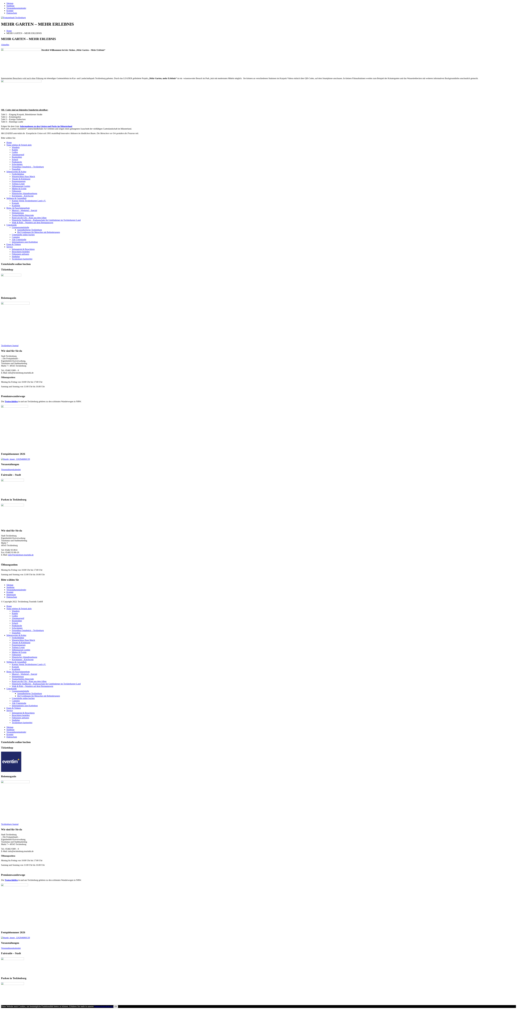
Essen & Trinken (13, 244)
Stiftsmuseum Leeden (21, 186)
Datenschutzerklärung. (103, 1006)
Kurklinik (16, 205)
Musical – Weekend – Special (24, 210)
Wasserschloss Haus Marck (23, 176)
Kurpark (15, 203)
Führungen (16, 191)
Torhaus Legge (18, 184)
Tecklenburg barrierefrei (22, 259)
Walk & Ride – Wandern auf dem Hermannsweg (32, 222)
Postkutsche (17, 162)
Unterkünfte (11, 225)
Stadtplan (10, 6)
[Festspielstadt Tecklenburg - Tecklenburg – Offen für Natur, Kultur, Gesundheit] (13, 17)
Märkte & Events (19, 188)
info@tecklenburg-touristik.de (21, 555)
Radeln (15, 150)
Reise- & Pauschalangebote (18, 208)
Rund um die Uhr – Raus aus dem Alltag (29, 218)
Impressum (11, 594)
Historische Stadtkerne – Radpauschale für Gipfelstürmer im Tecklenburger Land (46, 220)
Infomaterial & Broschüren (23, 249)
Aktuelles (5, 45)
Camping (16, 237)
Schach (15, 159)
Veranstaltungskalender (16, 8)
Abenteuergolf (18, 154)
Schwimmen (17, 164)
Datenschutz (11, 13)
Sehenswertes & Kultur (16, 171)
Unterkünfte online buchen (23, 235)
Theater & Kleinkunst (21, 179)
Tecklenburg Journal (9, 345)
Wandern (16, 147)
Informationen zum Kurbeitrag (25, 242)
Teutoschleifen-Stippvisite (23, 215)
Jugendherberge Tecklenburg (29, 230)
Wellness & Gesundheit (16, 198)
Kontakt (9, 10)
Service (9, 247)
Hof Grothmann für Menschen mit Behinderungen (38, 232)
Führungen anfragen (20, 254)
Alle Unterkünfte (19, 239)
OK (115, 1006)
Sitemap (9, 3)
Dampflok (16, 169)
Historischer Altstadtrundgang (24, 193)
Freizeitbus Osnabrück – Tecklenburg (28, 167)
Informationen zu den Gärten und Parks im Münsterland (46, 126)
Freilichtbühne (18, 174)
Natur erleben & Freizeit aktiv (19, 145)
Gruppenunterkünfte (20, 227)
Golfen (15, 152)
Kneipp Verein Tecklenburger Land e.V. (29, 201)
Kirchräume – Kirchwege (23, 196)
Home (9, 142)
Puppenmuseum (18, 181)
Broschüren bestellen (21, 251)
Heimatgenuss (18, 213)
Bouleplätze (17, 157)
